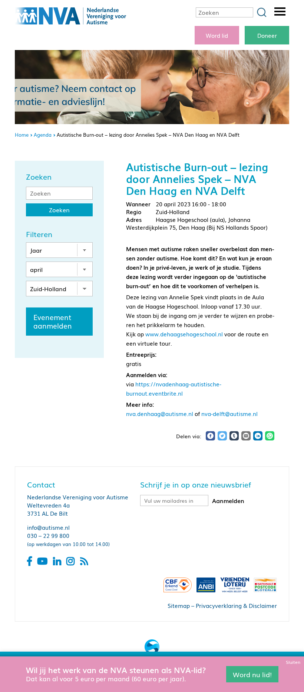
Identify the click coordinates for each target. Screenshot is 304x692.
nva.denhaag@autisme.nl (159, 413)
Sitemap (179, 605)
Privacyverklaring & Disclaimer (236, 605)
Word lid (217, 35)
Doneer (267, 35)
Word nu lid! (252, 674)
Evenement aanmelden (52, 321)
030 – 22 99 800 (48, 535)
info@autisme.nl (48, 527)
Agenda (43, 134)
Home (22, 134)
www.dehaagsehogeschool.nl (184, 334)
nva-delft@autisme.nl (229, 413)
